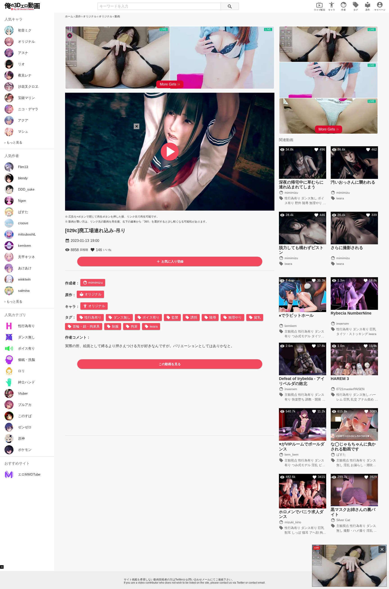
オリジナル (90, 16)
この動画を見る (170, 364)
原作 (78, 16)
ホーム (69, 16)
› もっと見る (13, 142)
